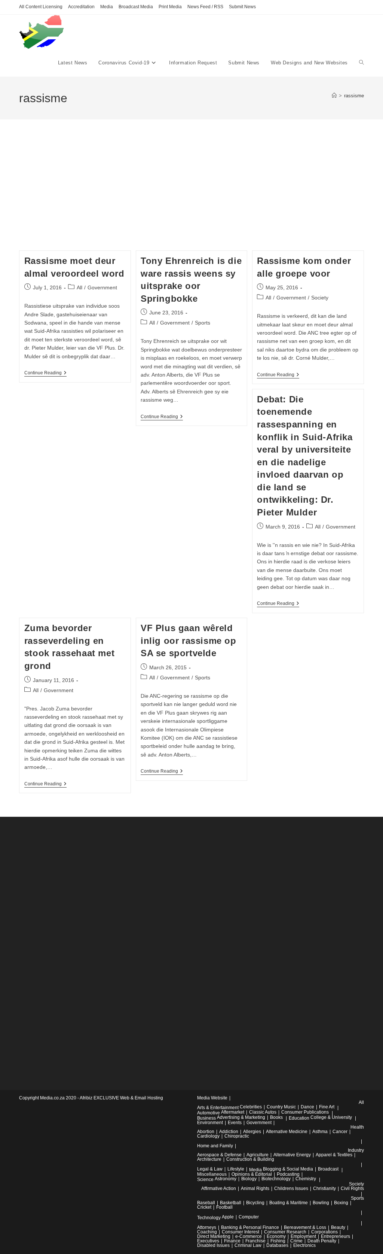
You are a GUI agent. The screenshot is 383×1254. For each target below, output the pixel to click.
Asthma (320, 1131)
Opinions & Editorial (252, 1174)
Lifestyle (235, 1169)
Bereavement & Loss (305, 1227)
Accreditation (81, 6)
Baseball (206, 1202)
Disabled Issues (213, 1245)
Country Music (281, 1107)
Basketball (230, 1202)
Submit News (242, 6)
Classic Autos (262, 1112)
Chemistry (305, 1178)
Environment (210, 1122)
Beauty (338, 1227)
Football (224, 1207)
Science (205, 1179)
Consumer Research (285, 1232)
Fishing (277, 1241)
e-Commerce (248, 1236)
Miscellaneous (212, 1174)
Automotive (208, 1112)
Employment (303, 1236)
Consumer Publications (305, 1112)
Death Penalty (321, 1241)
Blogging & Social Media (288, 1169)
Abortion (205, 1131)
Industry (356, 1150)
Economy (276, 1236)
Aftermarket (232, 1112)
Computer (249, 1217)
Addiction (228, 1131)
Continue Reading (45, 373)
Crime (296, 1241)
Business (206, 1118)
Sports (202, 323)
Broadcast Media (136, 6)
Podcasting (288, 1174)
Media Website (212, 1098)
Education (299, 1118)
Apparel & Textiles (334, 1154)
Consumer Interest (240, 1232)
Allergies (252, 1131)
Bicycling (255, 1202)
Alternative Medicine (286, 1131)
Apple (228, 1217)
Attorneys (206, 1227)
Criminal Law (248, 1245)
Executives (208, 1241)
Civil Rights (352, 1188)
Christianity (324, 1188)
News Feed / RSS (205, 6)
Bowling (321, 1202)
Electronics (304, 1245)
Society (319, 298)
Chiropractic (236, 1136)
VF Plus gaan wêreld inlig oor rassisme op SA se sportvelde (188, 640)
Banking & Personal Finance (250, 1227)
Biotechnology (276, 1178)
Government (102, 287)
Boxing (341, 1202)
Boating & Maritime (288, 1202)
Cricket (204, 1207)
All (79, 287)
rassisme (354, 95)
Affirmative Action (218, 1188)
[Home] (334, 95)
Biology (249, 1178)
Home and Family (215, 1145)
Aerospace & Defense (219, 1154)
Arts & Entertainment (218, 1107)
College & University (331, 1117)
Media (106, 6)
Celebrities (251, 1107)
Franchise (255, 1241)
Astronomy (225, 1178)
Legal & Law (210, 1169)
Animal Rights (255, 1188)
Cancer (340, 1131)
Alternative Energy (292, 1154)
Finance (232, 1241)
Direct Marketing (213, 1236)
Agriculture (257, 1154)
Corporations (324, 1232)
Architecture (209, 1159)
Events (235, 1122)
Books (276, 1117)
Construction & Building (250, 1159)
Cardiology (208, 1136)
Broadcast (328, 1169)
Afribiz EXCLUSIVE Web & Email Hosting (121, 1098)
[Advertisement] (191, 194)
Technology (209, 1217)
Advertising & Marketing (241, 1117)
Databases (277, 1245)
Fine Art (326, 1107)
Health (357, 1127)
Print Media (170, 6)
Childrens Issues (291, 1188)
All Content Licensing (40, 6)
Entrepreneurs (335, 1236)
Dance (307, 1107)
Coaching (207, 1232)
